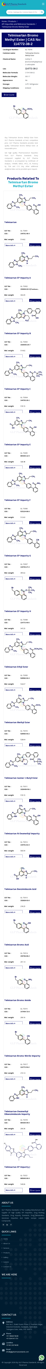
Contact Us (7, 1267)
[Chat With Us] (41, 1358)
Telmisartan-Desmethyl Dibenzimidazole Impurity (17, 1112)
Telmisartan (10, 222)
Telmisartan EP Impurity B (17, 333)
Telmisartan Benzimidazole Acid (20, 889)
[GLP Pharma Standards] (14, 4)
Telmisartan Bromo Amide (17, 1000)
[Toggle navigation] (43, 4)
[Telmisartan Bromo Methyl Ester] (23, 113)
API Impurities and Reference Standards (18, 24)
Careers (6, 1262)
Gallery (5, 1257)
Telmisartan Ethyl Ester (16, 666)
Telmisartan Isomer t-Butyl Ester (21, 778)
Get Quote (35, 245)
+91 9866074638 (12, 1336)
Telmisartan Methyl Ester (17, 722)
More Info (10, 245)
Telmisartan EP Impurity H (17, 611)
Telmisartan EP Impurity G (17, 555)
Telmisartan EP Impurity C (17, 389)
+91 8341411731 (12, 1338)
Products (12, 21)
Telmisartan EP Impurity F (17, 500)
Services (6, 1248)
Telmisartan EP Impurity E (17, 444)
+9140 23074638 (12, 1345)
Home (4, 21)
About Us (6, 1243)
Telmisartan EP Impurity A (17, 277)
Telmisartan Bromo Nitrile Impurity (22, 1055)
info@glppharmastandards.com (17, 1352)
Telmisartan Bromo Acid (16, 944)
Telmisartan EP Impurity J (17, 1167)
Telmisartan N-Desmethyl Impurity (22, 833)
